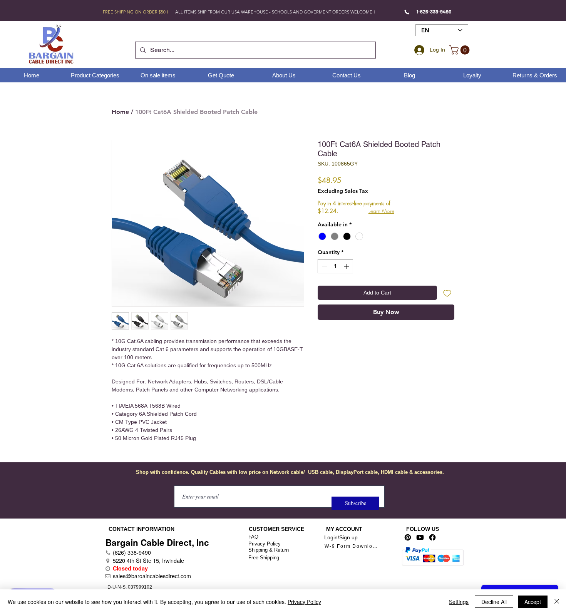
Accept (532, 602)
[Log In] (418, 50)
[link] (460, 50)
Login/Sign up (341, 537)
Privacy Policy (264, 544)
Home (120, 111)
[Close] (556, 602)
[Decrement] (323, 266)
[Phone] (407, 12)
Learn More (381, 210)
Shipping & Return (268, 550)
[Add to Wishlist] (447, 293)
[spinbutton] (335, 266)
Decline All (494, 602)
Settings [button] (459, 602)
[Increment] (347, 266)
